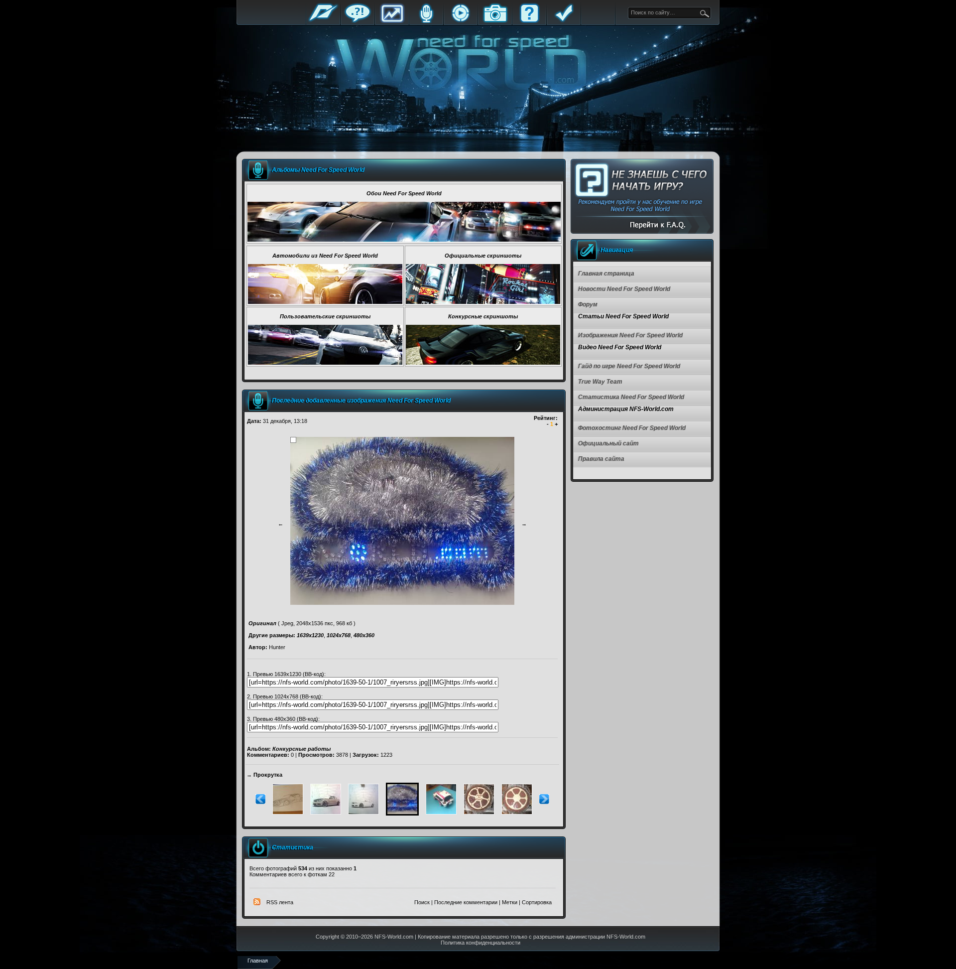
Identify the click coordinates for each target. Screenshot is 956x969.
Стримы (461, 21)
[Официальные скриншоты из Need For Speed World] (483, 302)
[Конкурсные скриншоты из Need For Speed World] (483, 363)
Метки (509, 902)
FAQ (529, 21)
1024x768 (339, 635)
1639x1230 (310, 635)
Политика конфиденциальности (480, 943)
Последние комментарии (465, 902)
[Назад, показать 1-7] (260, 802)
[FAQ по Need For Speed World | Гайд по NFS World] (642, 196)
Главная (323, 21)
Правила (564, 21)
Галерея (495, 21)
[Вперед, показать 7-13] (544, 802)
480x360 (364, 635)
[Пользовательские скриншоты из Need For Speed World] (325, 363)
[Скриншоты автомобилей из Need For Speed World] (325, 302)
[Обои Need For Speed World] (404, 240)
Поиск (422, 902)
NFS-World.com (393, 937)
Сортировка (537, 902)
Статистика (392, 21)
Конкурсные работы (301, 749)
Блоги (426, 21)
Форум (357, 21)
